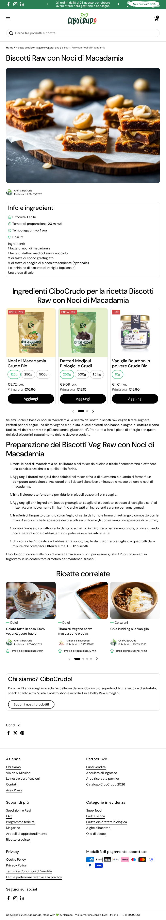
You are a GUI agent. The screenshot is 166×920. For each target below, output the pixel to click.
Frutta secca (95, 816)
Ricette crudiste (18, 839)
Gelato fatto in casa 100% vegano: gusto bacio (25, 631)
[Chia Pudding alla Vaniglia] (135, 600)
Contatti (12, 784)
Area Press (14, 790)
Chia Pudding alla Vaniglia (129, 629)
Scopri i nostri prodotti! (31, 704)
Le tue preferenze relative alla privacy (34, 877)
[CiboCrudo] (82, 19)
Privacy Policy (16, 865)
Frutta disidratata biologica (106, 822)
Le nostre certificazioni (23, 778)
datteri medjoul (39, 477)
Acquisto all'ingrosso (101, 773)
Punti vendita (96, 767)
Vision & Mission (18, 773)
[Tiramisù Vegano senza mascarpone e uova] (83, 600)
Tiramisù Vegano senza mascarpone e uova (75, 631)
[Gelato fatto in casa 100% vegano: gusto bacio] (31, 600)
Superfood (94, 810)
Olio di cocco (96, 834)
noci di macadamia (38, 464)
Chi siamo (13, 767)
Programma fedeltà (20, 822)
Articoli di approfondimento (26, 834)
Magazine (13, 828)
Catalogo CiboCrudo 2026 (105, 784)
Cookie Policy (16, 859)
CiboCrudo (35, 915)
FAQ (9, 816)
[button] (156, 19)
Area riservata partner (102, 778)
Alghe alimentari (98, 828)
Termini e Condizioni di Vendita (29, 871)
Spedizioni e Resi (18, 810)
